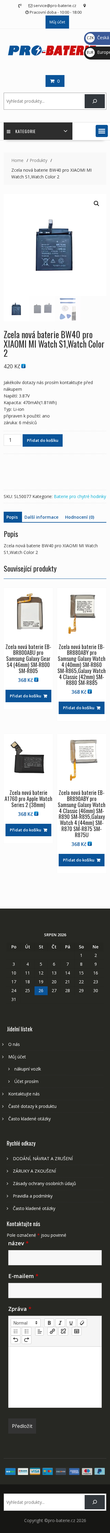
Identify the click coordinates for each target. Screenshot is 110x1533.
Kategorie (25, 131)
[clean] (82, 1322)
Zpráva (19, 1308)
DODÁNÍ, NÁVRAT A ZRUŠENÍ (43, 1158)
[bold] (49, 1322)
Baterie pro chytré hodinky (80, 496)
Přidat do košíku (42, 440)
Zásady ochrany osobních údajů (44, 1183)
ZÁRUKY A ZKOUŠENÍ (34, 1171)
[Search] (95, 101)
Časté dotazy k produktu (32, 1106)
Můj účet (57, 22)
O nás (14, 1044)
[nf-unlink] (63, 1331)
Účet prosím (26, 1081)
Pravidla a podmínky (33, 1196)
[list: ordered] (15, 1331)
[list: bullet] (26, 1331)
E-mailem (23, 1276)
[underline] (71, 1322)
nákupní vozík (27, 1069)
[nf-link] (52, 1331)
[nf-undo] (15, 1339)
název (18, 1243)
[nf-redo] (26, 1339)
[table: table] (77, 1331)
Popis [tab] (12, 517)
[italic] (60, 1322)
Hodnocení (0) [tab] (79, 517)
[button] (102, 131)
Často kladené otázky (29, 1119)
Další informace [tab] (41, 517)
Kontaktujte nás (24, 1094)
